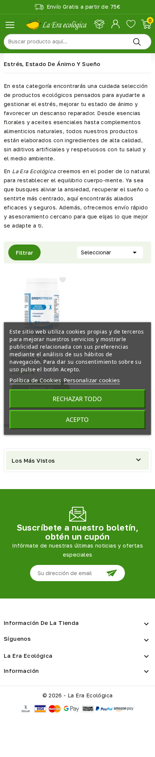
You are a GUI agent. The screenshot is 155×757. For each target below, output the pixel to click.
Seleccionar (110, 252)
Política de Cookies (35, 380)
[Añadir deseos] (62, 280)
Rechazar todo (77, 399)
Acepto (77, 419)
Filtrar (20, 250)
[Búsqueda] (137, 41)
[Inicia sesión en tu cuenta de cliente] (116, 24)
